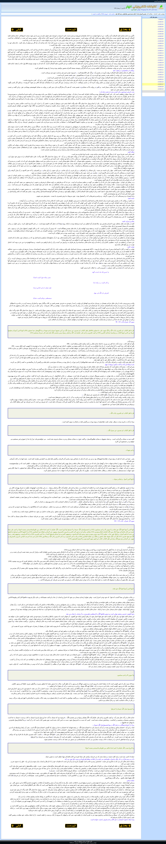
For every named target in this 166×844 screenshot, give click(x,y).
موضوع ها (144, 9)
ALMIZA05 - (160, 31)
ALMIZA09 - (160, 41)
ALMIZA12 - (160, 48)
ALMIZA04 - (160, 29)
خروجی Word (105, 14)
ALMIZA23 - (160, 74)
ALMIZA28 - (160, 86)
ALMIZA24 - (160, 77)
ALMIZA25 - (160, 79)
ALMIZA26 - (160, 81)
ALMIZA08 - (160, 38)
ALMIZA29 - (160, 89)
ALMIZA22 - (160, 72)
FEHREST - (161, 19)
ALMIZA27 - (160, 84)
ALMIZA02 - (160, 24)
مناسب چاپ (112, 14)
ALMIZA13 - (160, 50)
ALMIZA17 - (160, 60)
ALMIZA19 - (160, 65)
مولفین (138, 9)
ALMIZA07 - (160, 36)
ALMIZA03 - (160, 26)
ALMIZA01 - (160, 22)
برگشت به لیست (96, 14)
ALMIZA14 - (160, 53)
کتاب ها (149, 9)
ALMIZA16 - (160, 57)
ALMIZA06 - (160, 34)
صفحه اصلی (154, 9)
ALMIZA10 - (160, 43)
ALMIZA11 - (160, 46)
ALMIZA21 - (160, 69)
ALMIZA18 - (160, 62)
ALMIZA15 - (160, 55)
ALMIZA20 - (160, 67)
